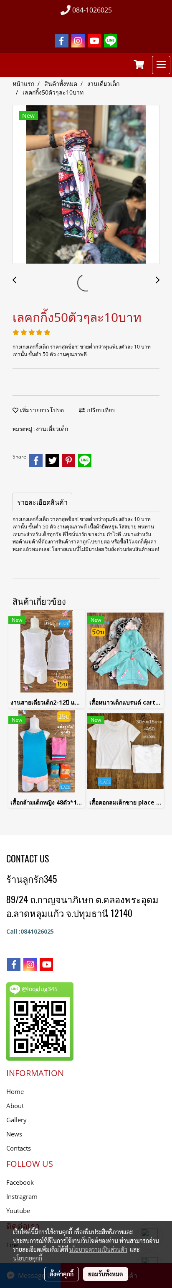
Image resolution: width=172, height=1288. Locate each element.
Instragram (22, 1196)
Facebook (20, 1182)
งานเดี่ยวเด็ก (52, 429)
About (15, 1105)
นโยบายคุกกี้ (27, 1258)
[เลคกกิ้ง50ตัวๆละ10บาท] (86, 184)
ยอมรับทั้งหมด (105, 1274)
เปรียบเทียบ (100, 410)
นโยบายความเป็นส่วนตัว (98, 1249)
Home (15, 1091)
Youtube (18, 1210)
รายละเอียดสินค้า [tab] (42, 502)
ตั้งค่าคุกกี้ (61, 1274)
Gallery (16, 1120)
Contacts (18, 1148)
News (14, 1134)
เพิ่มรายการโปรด (41, 410)
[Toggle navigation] (161, 65)
